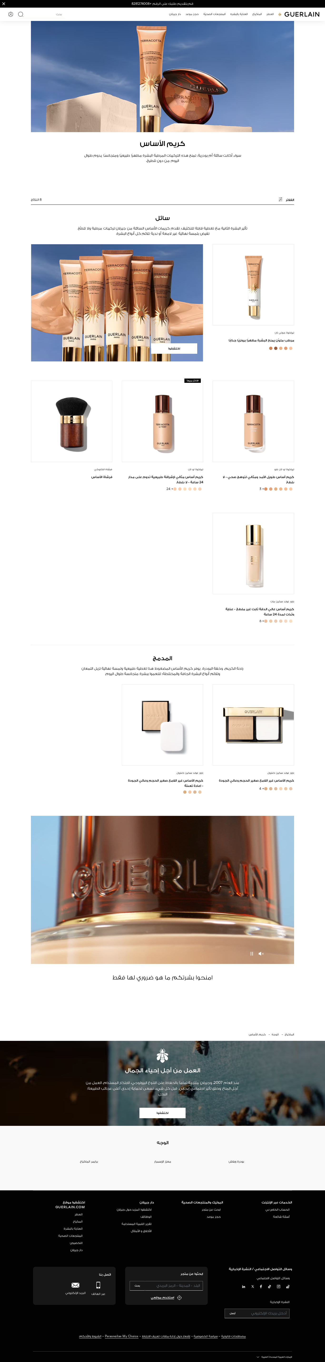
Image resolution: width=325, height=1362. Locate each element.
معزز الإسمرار (162, 1161)
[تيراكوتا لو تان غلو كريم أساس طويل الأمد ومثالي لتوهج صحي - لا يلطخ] (253, 421)
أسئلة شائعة (281, 1216)
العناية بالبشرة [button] (239, 14)
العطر (79, 1214)
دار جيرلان (76, 1250)
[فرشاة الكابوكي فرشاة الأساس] (71, 421)
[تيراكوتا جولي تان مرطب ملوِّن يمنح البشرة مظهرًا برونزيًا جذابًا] (253, 284)
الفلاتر (289, 200)
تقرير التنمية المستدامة (137, 1224)
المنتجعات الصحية (70, 1235)
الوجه (275, 1034)
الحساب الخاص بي (278, 1209)
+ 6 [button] (262, 621)
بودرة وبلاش (236, 1161)
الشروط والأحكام (90, 1336)
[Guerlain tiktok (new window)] (269, 1287)
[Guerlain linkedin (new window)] (244, 1287)
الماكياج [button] (257, 14)
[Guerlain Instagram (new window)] (279, 1287)
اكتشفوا (162, 1113)
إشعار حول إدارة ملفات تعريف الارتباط (166, 1336)
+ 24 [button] (170, 489)
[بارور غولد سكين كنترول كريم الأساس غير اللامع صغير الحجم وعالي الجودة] (253, 725)
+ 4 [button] (261, 788)
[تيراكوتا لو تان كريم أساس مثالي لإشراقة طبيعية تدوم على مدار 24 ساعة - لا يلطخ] (162, 421)
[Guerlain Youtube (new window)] (288, 1287)
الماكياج (289, 1034)
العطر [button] (270, 14)
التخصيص (76, 1243)
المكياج (78, 1221)
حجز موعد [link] (192, 14)
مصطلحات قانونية (233, 1336)
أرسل (232, 1313)
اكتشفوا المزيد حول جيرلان (134, 1209)
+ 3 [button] (262, 489)
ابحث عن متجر (211, 1209)
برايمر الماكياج (89, 1161)
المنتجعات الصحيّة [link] (214, 14)
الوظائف (146, 1216)
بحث (137, 1286)
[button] (3, 3)
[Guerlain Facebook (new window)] (261, 1287)
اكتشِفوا (174, 348)
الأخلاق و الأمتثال (141, 1231)
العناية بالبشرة (73, 1228)
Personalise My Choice (121, 1336)
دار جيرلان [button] (175, 14)
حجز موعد (214, 1216)
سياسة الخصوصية (206, 1336)
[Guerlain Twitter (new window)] (252, 1287)
